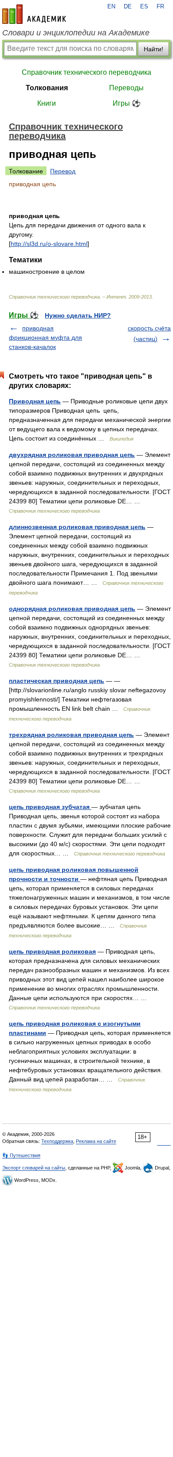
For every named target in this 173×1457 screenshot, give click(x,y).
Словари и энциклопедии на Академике (75, 32)
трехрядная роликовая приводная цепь (71, 734)
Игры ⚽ (127, 103)
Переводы (126, 88)
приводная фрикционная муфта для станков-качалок (45, 337)
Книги (46, 103)
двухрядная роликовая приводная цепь (72, 454)
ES (144, 7)
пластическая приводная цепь (56, 680)
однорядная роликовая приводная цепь (72, 608)
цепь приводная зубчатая (50, 806)
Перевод (62, 171)
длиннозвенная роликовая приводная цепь (77, 526)
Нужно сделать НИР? (78, 315)
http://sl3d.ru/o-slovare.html (49, 243)
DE (128, 7)
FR (160, 7)
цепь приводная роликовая (52, 951)
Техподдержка (57, 1141)
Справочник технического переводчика (86, 72)
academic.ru (34, 14)
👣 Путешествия (21, 1155)
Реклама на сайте (96, 1141)
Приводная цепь (35, 401)
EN (111, 7)
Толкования (47, 88)
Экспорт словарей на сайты (33, 1167)
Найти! (153, 49)
